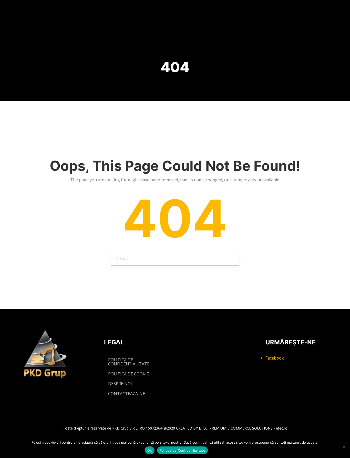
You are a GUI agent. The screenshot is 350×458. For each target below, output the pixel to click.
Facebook (274, 358)
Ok (149, 450)
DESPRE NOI (120, 383)
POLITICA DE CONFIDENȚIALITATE (128, 362)
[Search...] (231, 258)
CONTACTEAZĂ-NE (126, 393)
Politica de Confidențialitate (182, 450)
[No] (343, 447)
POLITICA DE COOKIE (128, 374)
